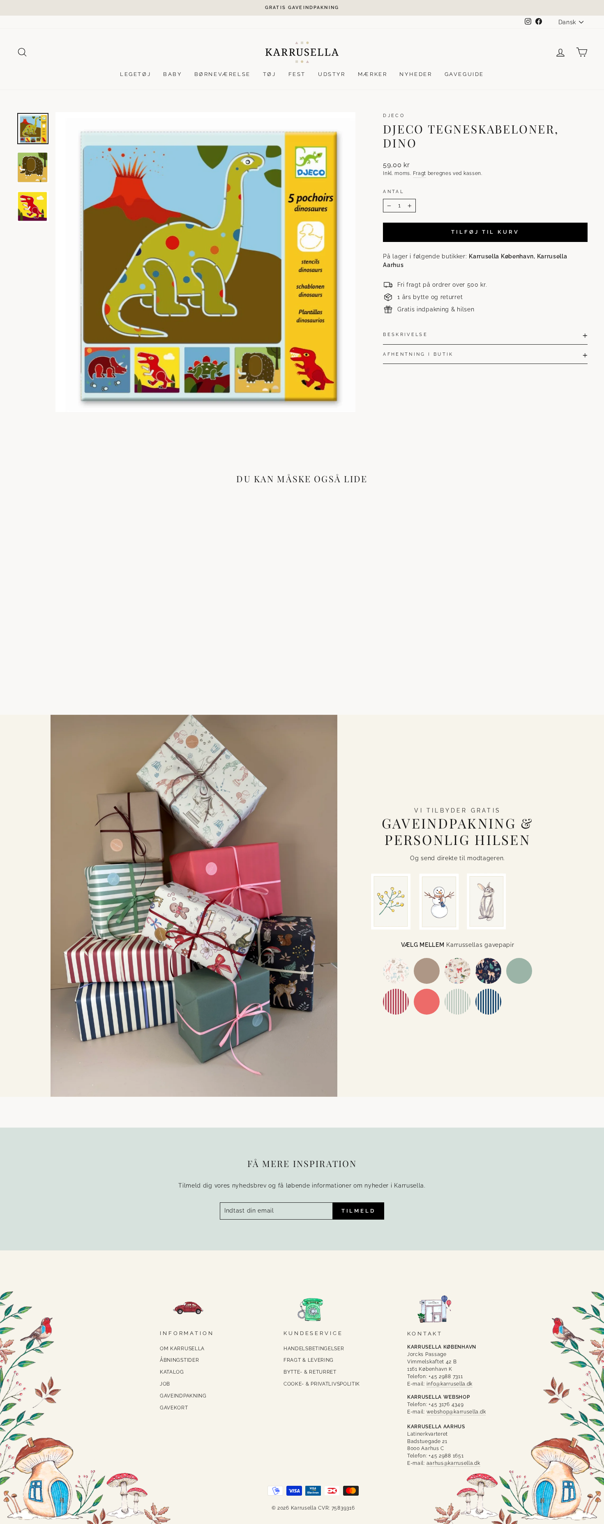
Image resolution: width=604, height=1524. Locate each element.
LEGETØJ (135, 74)
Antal (393, 191)
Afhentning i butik (418, 354)
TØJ (269, 74)
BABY (172, 74)
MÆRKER (372, 74)
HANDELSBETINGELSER (314, 1348)
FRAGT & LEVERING (309, 1360)
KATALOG (172, 1372)
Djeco (394, 115)
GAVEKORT (174, 1408)
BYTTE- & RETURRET (310, 1372)
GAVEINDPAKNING (183, 1396)
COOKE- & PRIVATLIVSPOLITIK (322, 1384)
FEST (297, 74)
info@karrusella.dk (449, 1384)
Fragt (419, 173)
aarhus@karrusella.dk (453, 1463)
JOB (165, 1384)
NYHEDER (415, 74)
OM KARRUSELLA (182, 1348)
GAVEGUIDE (464, 74)
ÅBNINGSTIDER (179, 1360)
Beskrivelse (405, 334)
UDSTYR (332, 74)
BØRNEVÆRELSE (222, 74)
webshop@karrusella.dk (456, 1412)
